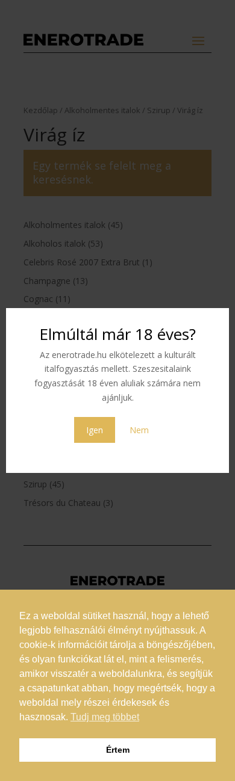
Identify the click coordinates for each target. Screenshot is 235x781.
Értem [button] (118, 750)
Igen (94, 430)
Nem (139, 430)
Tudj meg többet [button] (104, 717)
